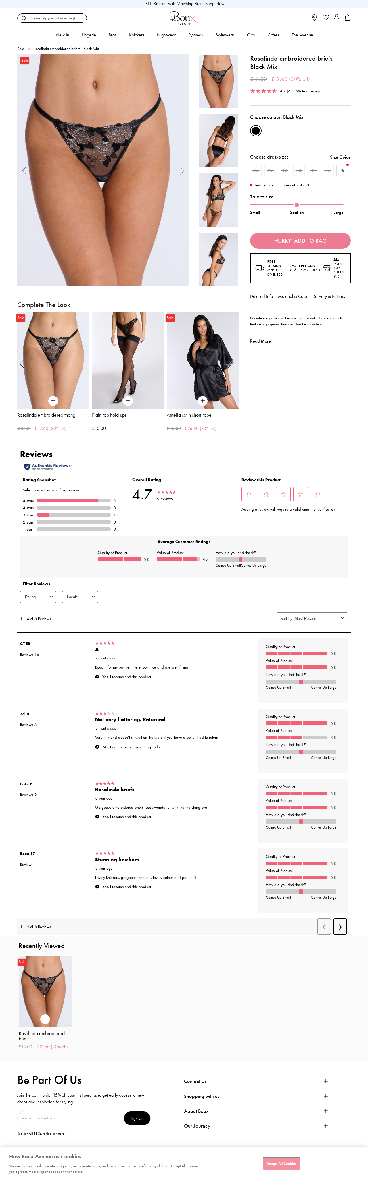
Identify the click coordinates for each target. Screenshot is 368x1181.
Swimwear (225, 35)
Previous (24, 170)
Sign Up (137, 1118)
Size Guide (340, 157)
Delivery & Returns (328, 296)
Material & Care (292, 296)
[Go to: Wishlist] (325, 18)
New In (62, 35)
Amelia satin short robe (189, 415)
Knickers (136, 35)
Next (182, 170)
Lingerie (89, 35)
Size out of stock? (296, 185)
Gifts (251, 35)
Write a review (308, 90)
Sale (20, 48)
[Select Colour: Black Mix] (256, 130)
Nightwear (166, 35)
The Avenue (302, 35)
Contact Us (195, 1081)
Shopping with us (201, 1096)
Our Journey (197, 1126)
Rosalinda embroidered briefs (42, 1036)
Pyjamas (196, 35)
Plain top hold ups (109, 415)
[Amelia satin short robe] (203, 360)
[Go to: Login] (336, 18)
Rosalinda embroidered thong (46, 415)
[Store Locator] (314, 19)
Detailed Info (261, 296)
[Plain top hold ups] (128, 360)
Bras (112, 35)
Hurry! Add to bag (300, 240)
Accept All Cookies (281, 1163)
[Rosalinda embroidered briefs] (103, 170)
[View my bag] (348, 19)
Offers (273, 35)
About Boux (196, 1111)
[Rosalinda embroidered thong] (53, 360)
